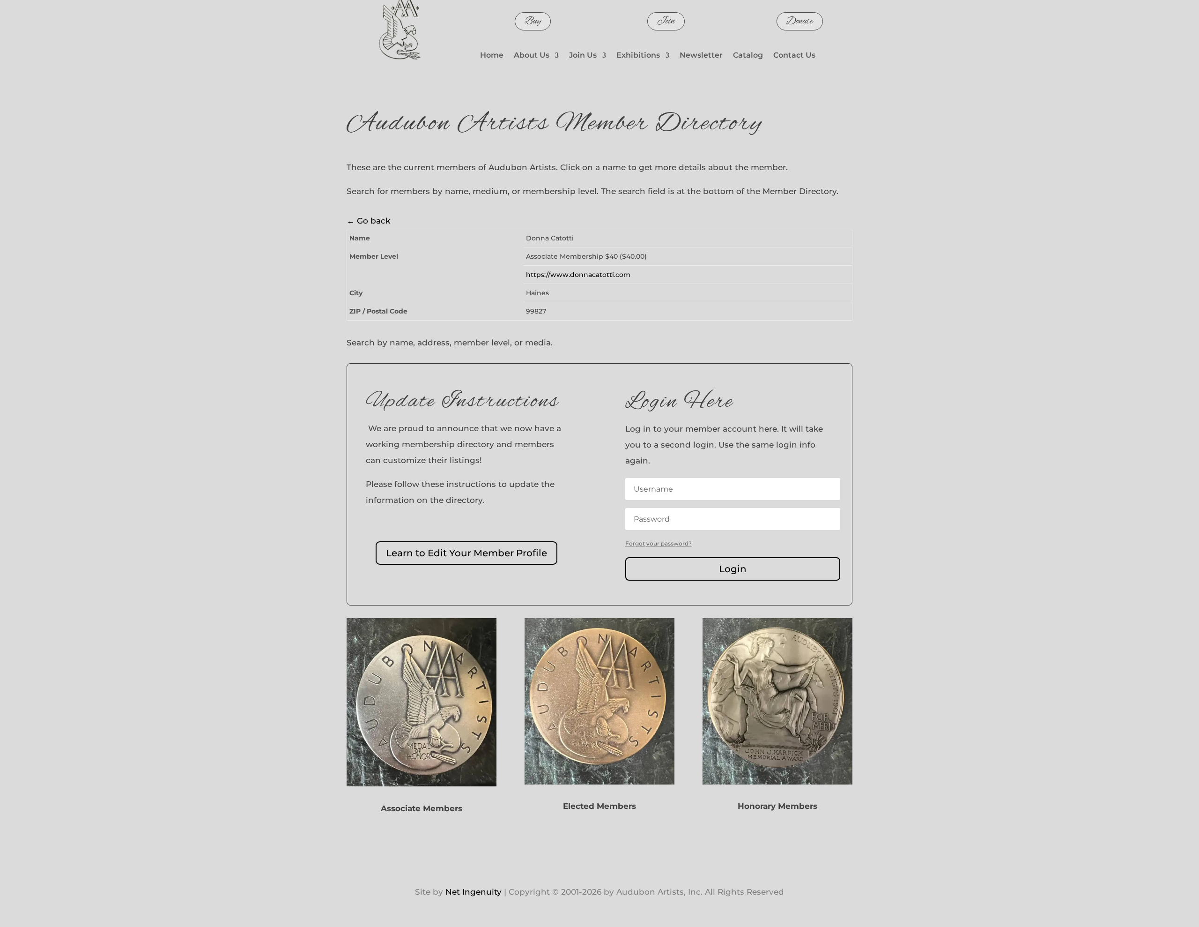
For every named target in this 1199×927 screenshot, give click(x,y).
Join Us (583, 56)
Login (733, 569)
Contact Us (794, 56)
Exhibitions (638, 56)
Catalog (748, 56)
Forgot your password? (658, 543)
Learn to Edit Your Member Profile (466, 553)
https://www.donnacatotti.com (578, 274)
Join (666, 21)
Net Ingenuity (473, 892)
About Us (531, 56)
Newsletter (701, 56)
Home (491, 56)
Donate (799, 21)
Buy (533, 21)
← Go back (368, 220)
